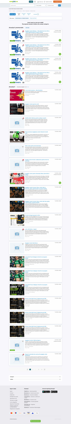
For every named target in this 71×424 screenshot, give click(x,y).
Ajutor (11, 391)
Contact (11, 393)
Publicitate (12, 394)
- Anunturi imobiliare (31, 394)
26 (41, 369)
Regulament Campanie (15, 408)
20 (25, 86)
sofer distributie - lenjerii (31, 229)
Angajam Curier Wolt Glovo (31, 243)
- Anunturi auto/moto (31, 393)
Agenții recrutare (49, 1)
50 (27, 86)
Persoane (24, 14)
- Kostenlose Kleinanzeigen (32, 407)
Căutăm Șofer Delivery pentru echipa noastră (35, 118)
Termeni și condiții (13, 400)
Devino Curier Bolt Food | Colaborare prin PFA (35, 298)
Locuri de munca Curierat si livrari (21, 18)
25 (38, 369)
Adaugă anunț (58, 1)
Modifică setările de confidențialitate (14, 406)
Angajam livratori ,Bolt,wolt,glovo (33, 340)
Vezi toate (27, 27)
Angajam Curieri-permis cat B (32, 104)
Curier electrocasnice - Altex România (33, 90)
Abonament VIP (13, 398)
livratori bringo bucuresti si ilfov (32, 215)
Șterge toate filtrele (33, 18)
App (31, 1)
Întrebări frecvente (14, 396)
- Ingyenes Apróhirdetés (29, 405)
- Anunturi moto (30, 399)
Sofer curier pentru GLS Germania (33, 145)
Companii (29, 14)
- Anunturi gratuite (30, 391)
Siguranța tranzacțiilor (14, 403)
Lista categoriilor (13, 402)
